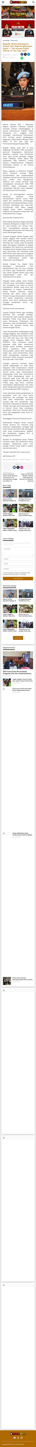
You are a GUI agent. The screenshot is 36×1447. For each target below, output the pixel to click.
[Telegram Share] (28, 54)
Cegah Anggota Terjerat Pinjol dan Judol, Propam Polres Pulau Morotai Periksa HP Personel (10, 514)
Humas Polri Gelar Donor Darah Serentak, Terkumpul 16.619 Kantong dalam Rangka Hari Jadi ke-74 (10, 476)
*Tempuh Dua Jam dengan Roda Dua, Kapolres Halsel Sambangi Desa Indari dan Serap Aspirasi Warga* (26, 529)
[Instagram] (21, 467)
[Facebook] (14, 467)
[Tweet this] (25, 54)
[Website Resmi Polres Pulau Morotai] (18, 2)
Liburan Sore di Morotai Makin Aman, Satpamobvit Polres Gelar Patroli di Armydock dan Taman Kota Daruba (26, 514)
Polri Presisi (6, 57)
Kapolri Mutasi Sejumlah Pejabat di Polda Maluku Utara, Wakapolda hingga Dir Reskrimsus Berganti (10, 500)
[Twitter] (18, 467)
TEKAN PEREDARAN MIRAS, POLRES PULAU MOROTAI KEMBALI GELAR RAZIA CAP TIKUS (10, 529)
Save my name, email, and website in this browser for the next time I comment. (16, 573)
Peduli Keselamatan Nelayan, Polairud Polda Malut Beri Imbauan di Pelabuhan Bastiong (26, 476)
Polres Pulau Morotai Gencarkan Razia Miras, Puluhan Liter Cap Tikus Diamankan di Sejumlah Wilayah (22, 978)
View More (18, 638)
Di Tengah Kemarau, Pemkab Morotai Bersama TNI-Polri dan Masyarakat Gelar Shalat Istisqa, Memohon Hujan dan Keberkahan (25, 500)
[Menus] (3, 2)
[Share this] (21, 54)
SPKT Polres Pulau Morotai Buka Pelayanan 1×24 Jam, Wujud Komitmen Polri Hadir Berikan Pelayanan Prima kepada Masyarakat (17, 673)
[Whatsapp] (21, 58)
